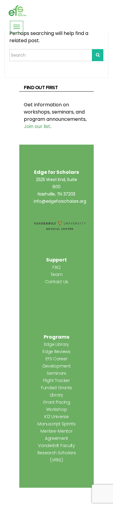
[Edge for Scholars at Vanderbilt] (17, 10)
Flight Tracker (56, 380)
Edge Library (56, 344)
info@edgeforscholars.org (60, 201)
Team (57, 274)
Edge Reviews (56, 352)
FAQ (56, 267)
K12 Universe (56, 417)
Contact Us (56, 282)
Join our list (37, 126)
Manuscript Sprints (56, 424)
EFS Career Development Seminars (56, 366)
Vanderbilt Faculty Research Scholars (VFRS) (56, 453)
